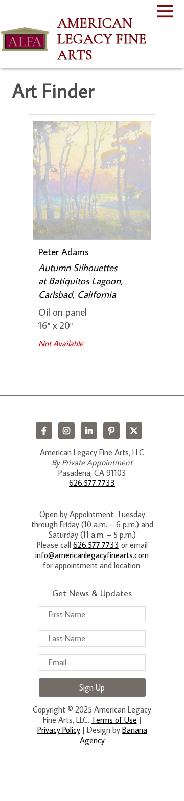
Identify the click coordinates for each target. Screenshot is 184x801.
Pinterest (111, 430)
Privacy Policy (58, 730)
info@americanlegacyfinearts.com (92, 555)
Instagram (66, 430)
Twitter (134, 430)
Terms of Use (114, 720)
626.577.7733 (92, 483)
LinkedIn (89, 430)
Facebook (44, 430)
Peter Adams (63, 251)
